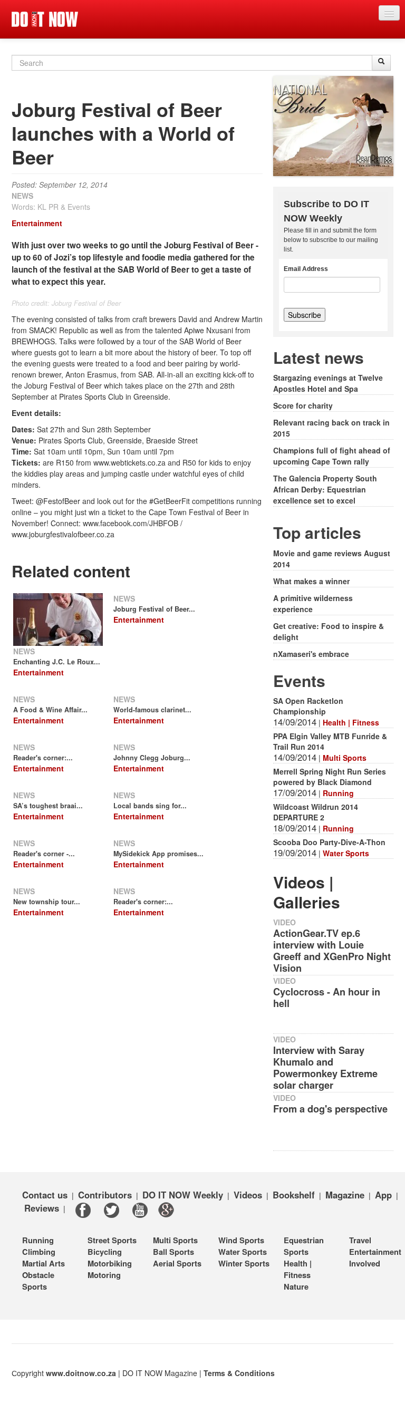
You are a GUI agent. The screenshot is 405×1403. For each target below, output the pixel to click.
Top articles (317, 532)
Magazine (344, 1194)
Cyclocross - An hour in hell (326, 997)
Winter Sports (243, 1263)
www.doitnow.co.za (81, 1373)
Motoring (104, 1275)
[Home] (45, 19)
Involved (364, 1263)
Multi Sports (345, 757)
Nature (296, 1286)
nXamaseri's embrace (311, 654)
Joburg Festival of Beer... (154, 609)
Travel (360, 1240)
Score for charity (303, 405)
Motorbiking (110, 1263)
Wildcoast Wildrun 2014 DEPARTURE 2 (315, 812)
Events (299, 680)
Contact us (45, 1194)
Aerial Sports (177, 1263)
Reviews (41, 1208)
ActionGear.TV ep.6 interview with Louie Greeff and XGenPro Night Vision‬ (332, 950)
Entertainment (37, 223)
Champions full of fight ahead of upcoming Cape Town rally (331, 456)
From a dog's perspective (330, 1109)
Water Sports (346, 853)
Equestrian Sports (304, 1245)
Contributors (105, 1194)
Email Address (306, 269)
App (383, 1194)
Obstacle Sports (38, 1280)
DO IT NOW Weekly (182, 1194)
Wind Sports (241, 1240)
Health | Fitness (351, 722)
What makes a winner (311, 581)
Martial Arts (43, 1263)
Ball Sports (173, 1251)
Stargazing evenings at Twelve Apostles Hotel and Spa (328, 383)
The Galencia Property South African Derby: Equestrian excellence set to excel (325, 489)
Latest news (318, 357)
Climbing (38, 1251)
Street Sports (112, 1240)
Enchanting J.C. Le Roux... (56, 661)
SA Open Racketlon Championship (308, 706)
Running (338, 793)
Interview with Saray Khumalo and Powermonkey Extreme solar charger (325, 1067)
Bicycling (105, 1251)
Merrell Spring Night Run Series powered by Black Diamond (329, 776)
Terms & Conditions (239, 1373)
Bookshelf (294, 1194)
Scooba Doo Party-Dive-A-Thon (329, 842)
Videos (248, 1194)
